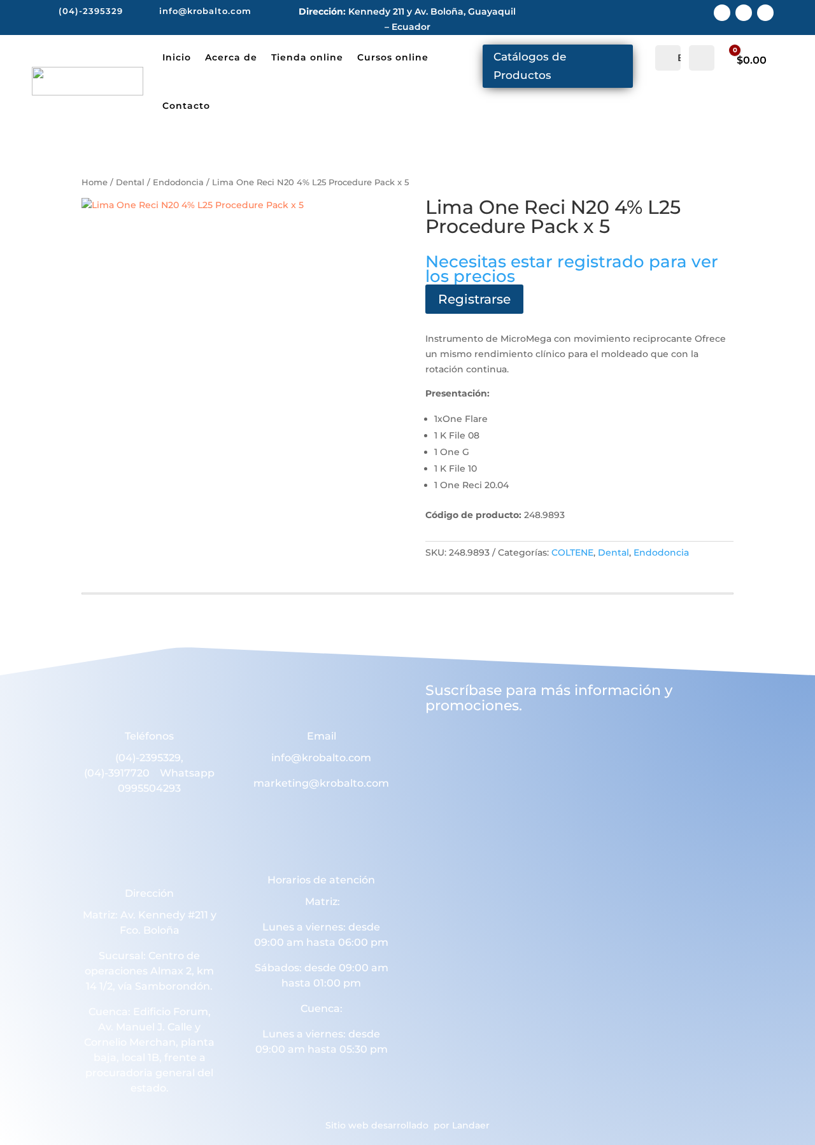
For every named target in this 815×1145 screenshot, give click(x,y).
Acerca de (231, 57)
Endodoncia (178, 182)
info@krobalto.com (321, 758)
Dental (130, 182)
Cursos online (393, 57)
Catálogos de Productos (529, 65)
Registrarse (474, 299)
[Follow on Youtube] (765, 12)
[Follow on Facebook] (722, 12)
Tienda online (307, 57)
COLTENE (572, 552)
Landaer (471, 1125)
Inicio (176, 57)
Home (95, 182)
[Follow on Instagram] (743, 12)
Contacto (186, 105)
